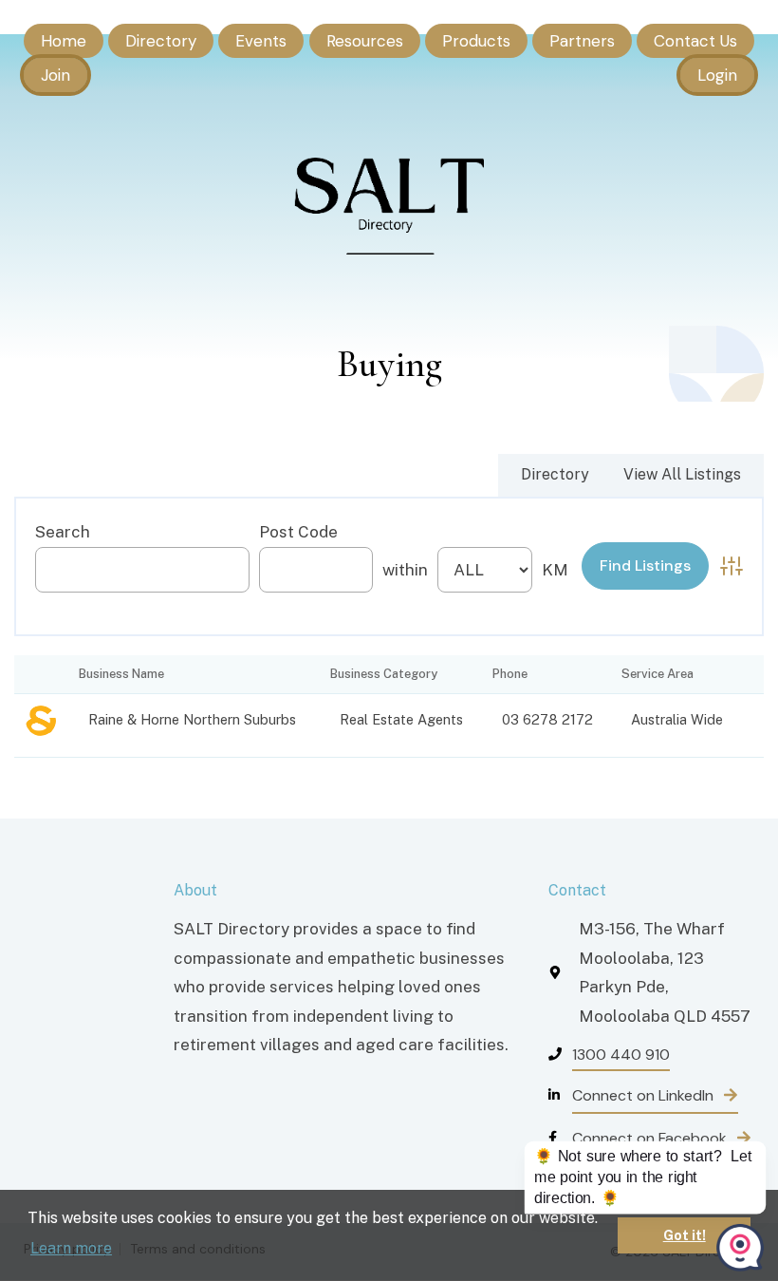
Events (261, 40)
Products (476, 40)
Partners (582, 40)
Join (55, 75)
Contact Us (695, 40)
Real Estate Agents (401, 719)
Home (63, 40)
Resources (364, 40)
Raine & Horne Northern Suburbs (192, 719)
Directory (160, 40)
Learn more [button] (71, 1248)
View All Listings (682, 474)
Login (717, 75)
